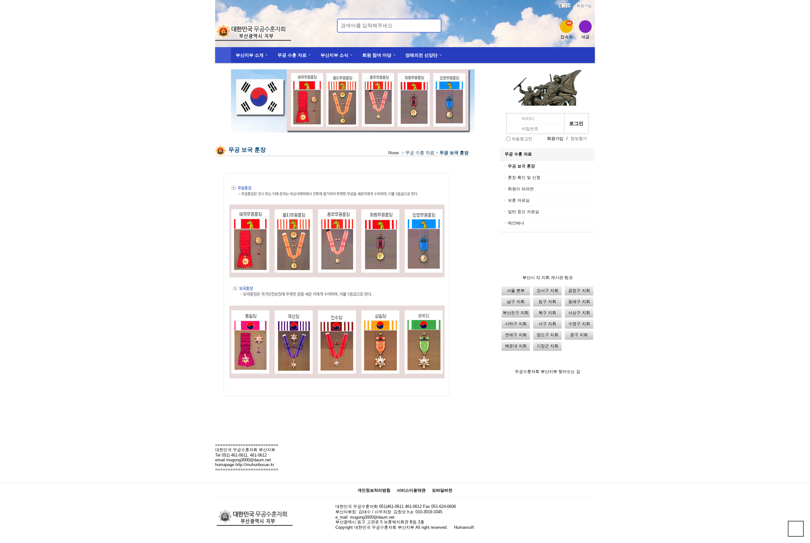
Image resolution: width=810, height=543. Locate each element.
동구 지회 (547, 301)
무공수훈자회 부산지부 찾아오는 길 (547, 371)
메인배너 (516, 223)
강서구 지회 (547, 290)
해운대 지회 (516, 346)
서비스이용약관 (411, 490)
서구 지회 (547, 323)
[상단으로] (796, 529)
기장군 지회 (547, 346)
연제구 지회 (516, 334)
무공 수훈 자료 (292, 55)
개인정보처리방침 (374, 490)
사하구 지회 (516, 323)
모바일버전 (442, 490)
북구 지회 (547, 312)
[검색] (433, 25)
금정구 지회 (579, 290)
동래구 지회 (579, 301)
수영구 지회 (579, 323)
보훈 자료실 (519, 200)
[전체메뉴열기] (223, 55)
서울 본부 (516, 290)
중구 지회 (579, 334)
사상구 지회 (579, 312)
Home (393, 152)
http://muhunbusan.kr (254, 464)
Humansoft (464, 527)
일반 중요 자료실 (523, 211)
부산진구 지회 (516, 312)
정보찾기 (578, 138)
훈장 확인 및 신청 (524, 177)
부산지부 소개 (250, 55)
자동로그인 (522, 138)
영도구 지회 (547, 334)
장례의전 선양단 (421, 55)
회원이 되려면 (521, 188)
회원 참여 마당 (376, 55)
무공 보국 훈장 (521, 166)
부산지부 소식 (334, 55)
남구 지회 (516, 301)
